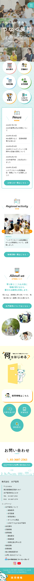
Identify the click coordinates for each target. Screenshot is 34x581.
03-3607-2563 (18, 459)
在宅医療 (11, 513)
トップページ (6, 504)
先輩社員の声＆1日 (14, 542)
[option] (17, 231)
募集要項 (11, 536)
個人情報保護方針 (11, 552)
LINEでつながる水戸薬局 (17, 523)
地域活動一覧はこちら (17, 254)
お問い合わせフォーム (13, 555)
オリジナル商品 (13, 520)
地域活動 (8, 545)
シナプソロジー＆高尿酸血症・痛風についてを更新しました (16, 172)
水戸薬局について (11, 507)
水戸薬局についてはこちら (17, 306)
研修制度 (11, 539)
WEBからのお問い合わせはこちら (18, 465)
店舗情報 (8, 529)
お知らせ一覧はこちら (17, 183)
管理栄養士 (12, 517)
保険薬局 (11, 510)
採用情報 (17, 577)
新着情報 (8, 549)
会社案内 (8, 526)
